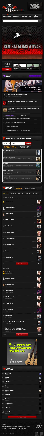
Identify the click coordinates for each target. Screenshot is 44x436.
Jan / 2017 (5, 193)
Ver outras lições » (35, 76)
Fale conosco (22, 428)
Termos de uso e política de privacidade (13, 426)
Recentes (23, 115)
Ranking (16, 16)
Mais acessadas (9, 115)
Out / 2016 (27, 193)
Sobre (28, 426)
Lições (35, 16)
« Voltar (4, 263)
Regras (4, 424)
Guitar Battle (13, 8)
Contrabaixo (24, 147)
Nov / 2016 (20, 193)
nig (35, 6)
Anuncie (4, 428)
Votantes (9, 369)
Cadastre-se (12, 428)
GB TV (7, 69)
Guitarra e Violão (10, 147)
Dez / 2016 (13, 193)
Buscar (28, 143)
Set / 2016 (35, 193)
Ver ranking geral (22, 263)
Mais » (40, 263)
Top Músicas (26, 16)
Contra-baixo (30, 188)
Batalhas (7, 16)
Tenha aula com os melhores (18, 138)
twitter (41, 435)
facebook (37, 435)
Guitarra (19, 188)
